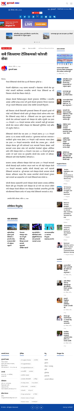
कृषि (45, 369)
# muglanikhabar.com (27, 367)
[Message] (33, 16)
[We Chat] (54, 16)
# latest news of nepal (27, 398)
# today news (25, 383)
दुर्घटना (46, 363)
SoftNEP (70, 407)
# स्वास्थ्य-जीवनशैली (26, 379)
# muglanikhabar (26, 364)
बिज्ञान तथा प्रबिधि (31, 48)
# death (23, 390)
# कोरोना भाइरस (25, 375)
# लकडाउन (34, 402)
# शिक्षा (35, 379)
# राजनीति (23, 371)
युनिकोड (46, 373)
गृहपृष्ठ (24, 48)
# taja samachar (26, 394)
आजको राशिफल (49, 379)
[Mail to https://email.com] (45, 16)
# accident (35, 383)
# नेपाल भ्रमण (24, 386)
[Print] (50, 16)
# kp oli (30, 390)
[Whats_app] (41, 16)
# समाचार (33, 386)
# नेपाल (35, 394)
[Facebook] (20, 16)
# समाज (31, 371)
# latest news (25, 402)
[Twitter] (24, 16)
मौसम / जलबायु (48, 366)
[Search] (67, 3)
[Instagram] (29, 16)
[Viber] (37, 16)
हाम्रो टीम (46, 376)
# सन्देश (36, 360)
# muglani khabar (26, 360)
